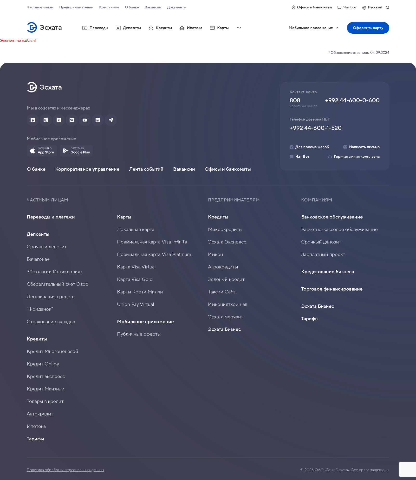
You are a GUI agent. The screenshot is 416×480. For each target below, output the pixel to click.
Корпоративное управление (87, 169)
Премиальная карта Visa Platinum (154, 254)
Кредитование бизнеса (327, 272)
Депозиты (38, 234)
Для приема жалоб (312, 147)
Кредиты (37, 339)
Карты (124, 217)
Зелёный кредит (226, 279)
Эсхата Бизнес (224, 329)
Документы (176, 7)
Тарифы (35, 439)
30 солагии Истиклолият (54, 272)
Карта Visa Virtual (136, 267)
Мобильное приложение (316, 29)
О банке (132, 7)
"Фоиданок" (40, 309)
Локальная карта (135, 229)
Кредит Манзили (46, 389)
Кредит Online (43, 364)
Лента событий (146, 169)
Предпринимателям (76, 7)
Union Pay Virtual (135, 304)
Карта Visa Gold (135, 279)
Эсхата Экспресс (227, 242)
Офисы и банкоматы (314, 7)
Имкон (215, 254)
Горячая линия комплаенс (357, 156)
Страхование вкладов (51, 322)
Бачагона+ (38, 259)
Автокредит (40, 414)
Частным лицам (40, 7)
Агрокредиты (223, 267)
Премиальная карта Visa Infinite (152, 242)
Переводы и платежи (51, 217)
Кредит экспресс (46, 376)
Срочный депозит (47, 247)
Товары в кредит (45, 401)
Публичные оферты (139, 334)
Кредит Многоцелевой (52, 351)
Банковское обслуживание (332, 217)
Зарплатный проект (323, 254)
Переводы (99, 27)
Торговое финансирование (332, 289)
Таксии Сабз (221, 292)
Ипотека (194, 27)
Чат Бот (350, 7)
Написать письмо (364, 147)
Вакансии (153, 7)
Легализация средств (50, 297)
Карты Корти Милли (140, 292)
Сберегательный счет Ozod (57, 284)
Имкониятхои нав (227, 304)
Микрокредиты (225, 229)
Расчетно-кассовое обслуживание (339, 229)
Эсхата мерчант (225, 317)
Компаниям (109, 7)
